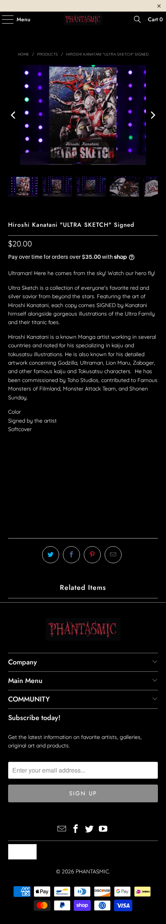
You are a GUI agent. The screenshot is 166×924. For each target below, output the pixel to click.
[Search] (137, 19)
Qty (12, 452)
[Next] (152, 115)
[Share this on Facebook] (71, 554)
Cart (155, 19)
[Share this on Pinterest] (92, 554)
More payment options (83, 528)
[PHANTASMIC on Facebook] (75, 829)
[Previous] (14, 115)
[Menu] (4, 19)
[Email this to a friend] (113, 554)
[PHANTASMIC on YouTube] (103, 829)
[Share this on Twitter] (50, 554)
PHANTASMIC (92, 871)
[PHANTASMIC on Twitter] (89, 829)
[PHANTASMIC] (83, 19)
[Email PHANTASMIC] (62, 829)
